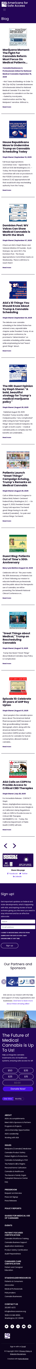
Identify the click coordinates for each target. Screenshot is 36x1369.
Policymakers (10, 1293)
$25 (10, 1076)
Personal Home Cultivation (15, 1168)
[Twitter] (6, 1326)
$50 (10, 1070)
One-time (8, 1099)
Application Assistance (14, 1246)
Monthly (18, 1099)
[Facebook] (12, 1326)
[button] (3, 981)
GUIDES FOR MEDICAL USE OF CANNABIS (17, 1216)
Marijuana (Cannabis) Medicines (18, 1149)
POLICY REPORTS (13, 1208)
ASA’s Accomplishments (15, 1118)
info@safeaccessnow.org (15, 1311)
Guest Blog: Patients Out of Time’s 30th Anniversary (16, 559)
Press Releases (11, 1201)
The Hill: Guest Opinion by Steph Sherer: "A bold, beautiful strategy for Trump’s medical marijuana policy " (18, 394)
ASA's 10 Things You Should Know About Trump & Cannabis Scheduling (16, 307)
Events (8, 1225)
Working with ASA (12, 1137)
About (8, 1115)
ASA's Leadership (12, 1134)
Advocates (9, 1285)
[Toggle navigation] (4, 10)
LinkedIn (18, 876)
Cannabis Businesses (13, 1296)
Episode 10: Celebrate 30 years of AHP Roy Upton (17, 702)
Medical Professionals (13, 1289)
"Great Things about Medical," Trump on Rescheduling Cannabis (16, 638)
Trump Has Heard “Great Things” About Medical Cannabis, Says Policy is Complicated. (18, 656)
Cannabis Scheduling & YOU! (16, 1160)
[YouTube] (24, 1326)
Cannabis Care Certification (13, 1262)
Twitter (24, 873)
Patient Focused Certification (14, 1233)
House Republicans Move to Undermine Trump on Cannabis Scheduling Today (16, 146)
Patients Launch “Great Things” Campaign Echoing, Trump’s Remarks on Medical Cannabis (17, 479)
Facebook (13, 873)
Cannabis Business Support (16, 1242)
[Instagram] (18, 1326)
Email (23, 1346)
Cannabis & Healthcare (14, 1171)
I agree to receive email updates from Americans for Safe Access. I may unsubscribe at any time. (15, 936)
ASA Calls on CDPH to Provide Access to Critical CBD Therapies (18, 785)
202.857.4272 (10, 1307)
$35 (26, 1070)
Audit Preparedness (13, 1254)
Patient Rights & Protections (16, 1156)
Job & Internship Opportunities (17, 1130)
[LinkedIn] (29, 1326)
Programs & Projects (13, 1126)
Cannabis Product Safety (15, 1152)
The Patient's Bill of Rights (15, 1164)
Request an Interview (13, 1193)
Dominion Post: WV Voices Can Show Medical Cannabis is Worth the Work (16, 230)
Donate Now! (18, 1088)
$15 (26, 1076)
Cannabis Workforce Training (17, 1238)
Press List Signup (11, 1197)
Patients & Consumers (14, 1281)
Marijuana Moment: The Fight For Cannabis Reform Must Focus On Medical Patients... (16, 56)
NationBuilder (23, 1359)
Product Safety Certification (16, 1250)
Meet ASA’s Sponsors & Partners (18, 1122)
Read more (7, 107)
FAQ (6, 1182)
